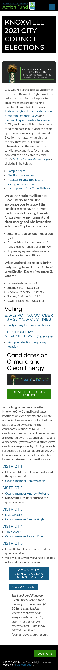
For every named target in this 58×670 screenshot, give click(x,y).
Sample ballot (16, 171)
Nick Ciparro (13, 515)
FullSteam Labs (24, 664)
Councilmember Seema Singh (24, 519)
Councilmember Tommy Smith (25, 480)
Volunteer (23, 587)
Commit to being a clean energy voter (29, 574)
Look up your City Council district (29, 188)
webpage (31, 159)
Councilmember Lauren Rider (24, 536)
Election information (21, 175)
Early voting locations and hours (28, 325)
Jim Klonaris (13, 532)
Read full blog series (29, 393)
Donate (45, 653)
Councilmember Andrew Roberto (27, 493)
